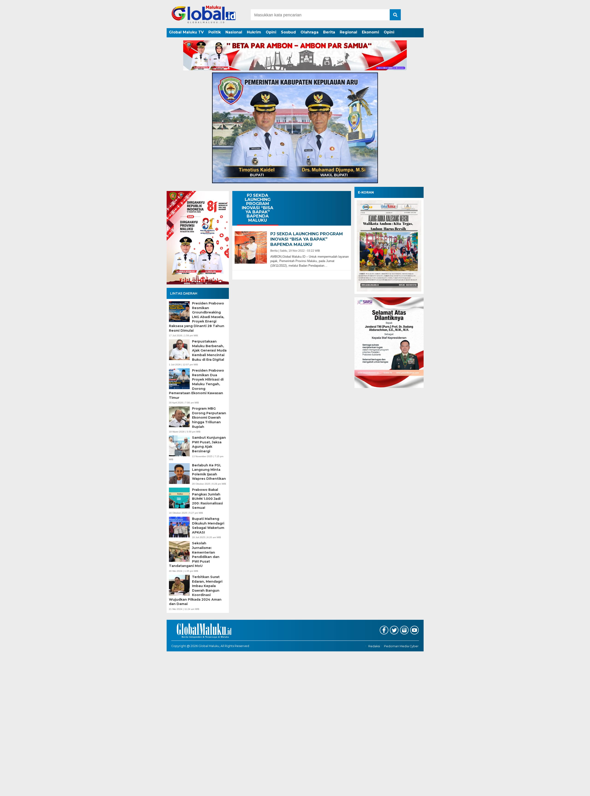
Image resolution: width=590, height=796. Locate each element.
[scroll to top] (567, 789)
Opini (271, 32)
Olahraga (310, 32)
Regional (348, 32)
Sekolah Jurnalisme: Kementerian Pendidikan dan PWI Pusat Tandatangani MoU (194, 554)
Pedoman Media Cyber (401, 646)
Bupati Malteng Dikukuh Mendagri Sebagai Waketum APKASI (208, 525)
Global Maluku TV (186, 32)
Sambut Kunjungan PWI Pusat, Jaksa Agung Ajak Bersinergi (209, 444)
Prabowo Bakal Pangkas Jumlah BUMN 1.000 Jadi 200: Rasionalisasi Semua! (207, 499)
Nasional (233, 32)
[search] (395, 14)
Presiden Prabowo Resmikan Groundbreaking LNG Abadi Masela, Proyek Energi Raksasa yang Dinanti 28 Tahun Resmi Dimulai (196, 317)
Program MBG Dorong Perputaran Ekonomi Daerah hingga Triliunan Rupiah (209, 417)
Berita (329, 32)
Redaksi (374, 646)
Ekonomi (370, 32)
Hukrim (254, 32)
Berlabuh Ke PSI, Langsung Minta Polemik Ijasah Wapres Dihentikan (209, 472)
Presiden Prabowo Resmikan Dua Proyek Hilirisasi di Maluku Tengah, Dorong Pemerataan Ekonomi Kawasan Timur (196, 384)
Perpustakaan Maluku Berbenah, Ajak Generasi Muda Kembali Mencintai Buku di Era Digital (209, 350)
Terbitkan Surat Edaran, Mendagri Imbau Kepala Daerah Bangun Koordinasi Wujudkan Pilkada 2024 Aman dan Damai (195, 590)
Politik (214, 32)
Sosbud (288, 32)
